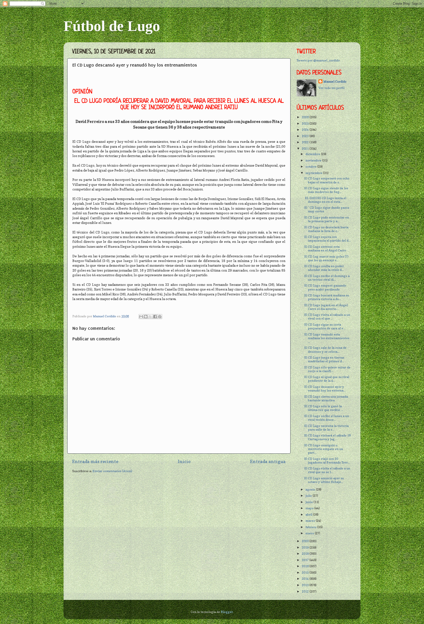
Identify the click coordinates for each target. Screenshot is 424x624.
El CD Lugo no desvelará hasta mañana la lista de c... (326, 229)
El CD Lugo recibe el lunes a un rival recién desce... (326, 417)
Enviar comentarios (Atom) (112, 471)
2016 (305, 566)
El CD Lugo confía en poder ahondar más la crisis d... (324, 268)
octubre (311, 166)
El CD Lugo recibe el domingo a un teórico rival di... (327, 277)
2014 (305, 578)
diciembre (313, 154)
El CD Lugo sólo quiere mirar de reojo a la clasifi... (327, 369)
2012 (305, 591)
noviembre (313, 160)
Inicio (184, 461)
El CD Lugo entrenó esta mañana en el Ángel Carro (325, 248)
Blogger (227, 612)
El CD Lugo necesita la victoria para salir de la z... (326, 427)
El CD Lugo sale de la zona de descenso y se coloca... (325, 349)
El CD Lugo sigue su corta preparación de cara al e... (324, 326)
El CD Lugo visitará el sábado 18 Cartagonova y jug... (327, 437)
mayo (309, 508)
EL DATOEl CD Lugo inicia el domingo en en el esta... (325, 199)
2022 (305, 142)
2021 (305, 148)
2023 (305, 136)
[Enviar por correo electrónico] (141, 316)
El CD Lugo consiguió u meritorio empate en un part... (323, 448)
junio (309, 502)
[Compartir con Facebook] (155, 316)
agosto (310, 489)
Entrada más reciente (95, 461)
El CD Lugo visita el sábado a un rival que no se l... (327, 470)
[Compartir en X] (150, 316)
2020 (305, 541)
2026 (305, 117)
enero (310, 533)
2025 (305, 123)
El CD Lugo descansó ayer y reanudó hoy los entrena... (325, 388)
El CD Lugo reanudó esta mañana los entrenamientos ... (326, 338)
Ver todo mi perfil (331, 88)
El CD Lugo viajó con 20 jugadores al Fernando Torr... (327, 460)
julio (309, 495)
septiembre (314, 173)
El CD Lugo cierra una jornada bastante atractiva (326, 398)
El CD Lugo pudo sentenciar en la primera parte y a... (326, 219)
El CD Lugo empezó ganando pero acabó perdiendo (325, 287)
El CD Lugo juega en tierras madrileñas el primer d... (324, 359)
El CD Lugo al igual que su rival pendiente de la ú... (326, 378)
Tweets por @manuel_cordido (318, 60)
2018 (305, 553)
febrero (311, 527)
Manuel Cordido (334, 81)
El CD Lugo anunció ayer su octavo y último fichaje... (324, 480)
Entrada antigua (268, 461)
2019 (305, 547)
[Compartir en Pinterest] (159, 316)
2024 (305, 129)
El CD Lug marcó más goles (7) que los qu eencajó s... (326, 258)
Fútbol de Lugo (112, 26)
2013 (305, 585)
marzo (310, 520)
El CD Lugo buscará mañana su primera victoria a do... (326, 297)
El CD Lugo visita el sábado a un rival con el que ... (327, 316)
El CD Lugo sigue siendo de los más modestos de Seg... (326, 190)
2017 (305, 560)
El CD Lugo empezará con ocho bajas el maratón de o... (326, 180)
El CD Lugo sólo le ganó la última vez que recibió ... (323, 408)
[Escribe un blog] (145, 316)
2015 (305, 572)
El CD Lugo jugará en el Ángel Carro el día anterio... (326, 307)
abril (309, 514)
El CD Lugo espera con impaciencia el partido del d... (327, 238)
